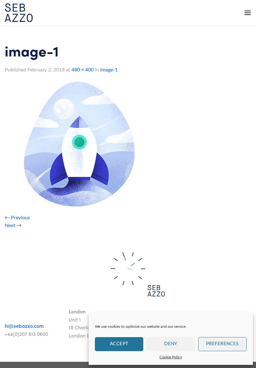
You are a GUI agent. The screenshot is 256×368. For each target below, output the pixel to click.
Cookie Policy (171, 357)
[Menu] (247, 12)
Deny (170, 343)
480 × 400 (82, 69)
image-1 (109, 69)
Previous (17, 217)
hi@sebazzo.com (24, 325)
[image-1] (80, 143)
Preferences (222, 343)
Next (13, 225)
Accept (119, 343)
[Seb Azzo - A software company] (19, 12)
